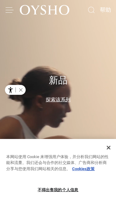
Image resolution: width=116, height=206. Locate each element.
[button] (20, 89)
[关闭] (108, 147)
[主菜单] (10, 10)
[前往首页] (44, 10)
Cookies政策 (83, 168)
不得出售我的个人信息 (58, 189)
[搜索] (91, 10)
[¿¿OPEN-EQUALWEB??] (15, 90)
